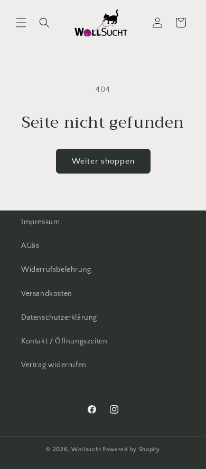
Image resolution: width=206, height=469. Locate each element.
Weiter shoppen (103, 161)
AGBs (30, 246)
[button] (21, 22)
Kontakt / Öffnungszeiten (64, 341)
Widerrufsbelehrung (56, 269)
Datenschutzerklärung (59, 317)
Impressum (40, 222)
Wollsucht (86, 449)
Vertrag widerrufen (54, 365)
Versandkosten (46, 294)
